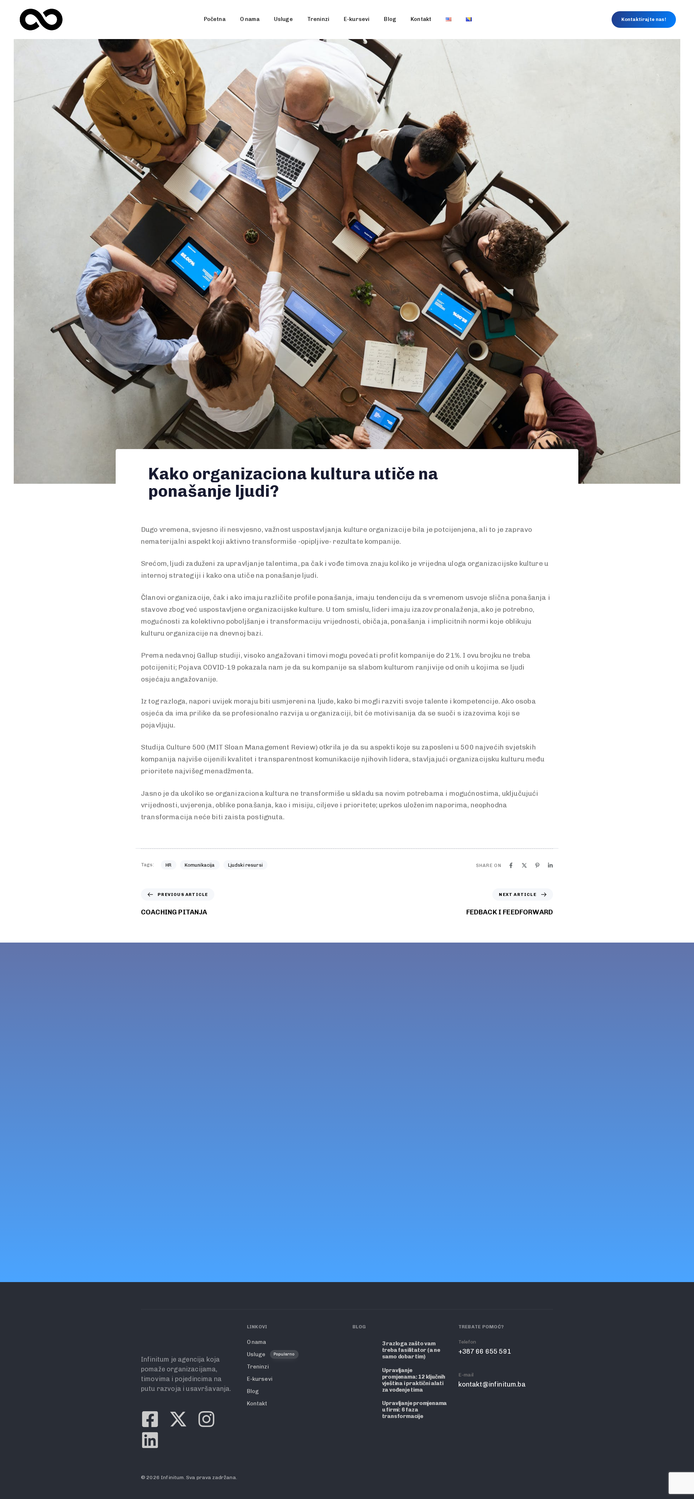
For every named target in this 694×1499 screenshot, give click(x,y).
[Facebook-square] (150, 1190)
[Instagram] (206, 1190)
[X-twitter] (178, 1190)
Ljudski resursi (245, 865)
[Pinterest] (537, 865)
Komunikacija (200, 865)
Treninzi (318, 19)
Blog (390, 19)
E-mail (149, 1153)
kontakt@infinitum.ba (174, 1163)
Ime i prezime (398, 1003)
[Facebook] (511, 865)
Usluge (283, 19)
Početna (215, 19)
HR (168, 865)
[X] (524, 865)
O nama (250, 19)
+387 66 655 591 (167, 1130)
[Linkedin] (550, 865)
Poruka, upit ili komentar (416, 1077)
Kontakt (421, 19)
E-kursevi (356, 19)
